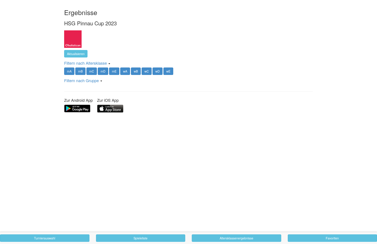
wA (125, 71)
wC (146, 71)
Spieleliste (140, 238)
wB (136, 71)
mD (103, 71)
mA (69, 71)
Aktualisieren (76, 54)
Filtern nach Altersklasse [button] (86, 63)
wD (157, 71)
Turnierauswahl (44, 238)
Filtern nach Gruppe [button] (82, 80)
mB (80, 71)
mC (91, 71)
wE (168, 71)
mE (114, 71)
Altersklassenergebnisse (236, 238)
